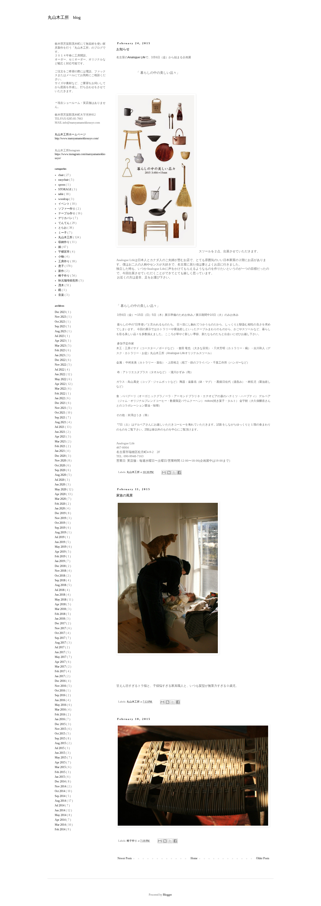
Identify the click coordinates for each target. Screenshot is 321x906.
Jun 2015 (60, 752)
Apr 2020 (60, 494)
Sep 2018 (60, 580)
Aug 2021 (61, 422)
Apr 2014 (60, 819)
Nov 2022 (61, 364)
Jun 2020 (60, 484)
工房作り (64, 261)
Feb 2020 (60, 503)
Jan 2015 (60, 776)
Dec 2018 (60, 566)
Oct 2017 (60, 633)
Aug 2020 (61, 474)
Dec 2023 (60, 312)
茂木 (61, 285)
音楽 (61, 295)
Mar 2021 (61, 441)
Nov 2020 (61, 460)
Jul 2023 (60, 336)
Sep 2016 (60, 695)
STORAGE (65, 189)
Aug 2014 (61, 800)
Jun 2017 (60, 652)
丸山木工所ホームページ (70, 134)
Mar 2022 (61, 388)
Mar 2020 (61, 498)
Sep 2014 (60, 796)
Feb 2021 (60, 446)
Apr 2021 (60, 436)
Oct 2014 (60, 791)
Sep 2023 (60, 326)
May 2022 (61, 379)
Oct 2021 (60, 412)
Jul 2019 (60, 537)
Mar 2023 (61, 345)
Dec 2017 (60, 623)
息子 (61, 266)
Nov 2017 (61, 628)
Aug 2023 (61, 331)
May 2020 (61, 489)
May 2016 (61, 705)
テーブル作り (67, 213)
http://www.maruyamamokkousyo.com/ (77, 138)
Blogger (167, 894)
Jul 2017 (60, 647)
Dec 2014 (60, 781)
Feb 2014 (60, 829)
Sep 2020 (60, 470)
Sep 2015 (60, 738)
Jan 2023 (60, 355)
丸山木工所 (133, 472)
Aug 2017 (61, 642)
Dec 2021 (60, 403)
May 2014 (61, 815)
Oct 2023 (60, 321)
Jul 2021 (60, 427)
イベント (64, 203)
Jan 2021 (60, 451)
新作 (61, 271)
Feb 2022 (60, 393)
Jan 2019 (60, 561)
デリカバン (65, 218)
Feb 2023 (60, 350)
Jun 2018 (60, 594)
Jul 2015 (60, 748)
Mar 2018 (61, 609)
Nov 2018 (61, 570)
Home (194, 858)
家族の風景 (124, 495)
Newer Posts (124, 858)
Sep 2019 (60, 527)
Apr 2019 (60, 551)
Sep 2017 (60, 638)
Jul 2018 (60, 590)
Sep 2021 (60, 417)
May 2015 (61, 757)
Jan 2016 (60, 719)
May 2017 (61, 657)
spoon (62, 184)
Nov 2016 (61, 685)
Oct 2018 (60, 575)
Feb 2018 (60, 614)
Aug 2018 (61, 585)
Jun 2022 (60, 374)
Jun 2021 (60, 431)
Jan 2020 (60, 508)
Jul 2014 (60, 805)
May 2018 (61, 599)
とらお (62, 227)
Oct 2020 (60, 465)
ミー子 (62, 232)
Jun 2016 (60, 700)
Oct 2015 (60, 733)
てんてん (64, 223)
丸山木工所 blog (64, 17)
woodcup (63, 199)
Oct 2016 (60, 690)
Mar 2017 (61, 666)
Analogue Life (136, 57)
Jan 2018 (60, 618)
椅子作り (132, 840)
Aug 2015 (61, 743)
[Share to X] (174, 472)
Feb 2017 (60, 671)
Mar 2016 (61, 709)
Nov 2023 (61, 316)
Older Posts (262, 858)
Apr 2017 (60, 662)
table (61, 194)
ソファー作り (67, 208)
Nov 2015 (61, 728)
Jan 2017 (60, 676)
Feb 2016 (60, 714)
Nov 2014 (61, 786)
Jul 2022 (60, 369)
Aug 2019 (61, 532)
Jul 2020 (60, 479)
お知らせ (122, 49)
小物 (61, 256)
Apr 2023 (60, 340)
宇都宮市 (64, 251)
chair (61, 175)
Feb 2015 (60, 772)
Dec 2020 (60, 455)
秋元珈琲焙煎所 (68, 280)
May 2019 (61, 546)
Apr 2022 (60, 384)
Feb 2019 (60, 556)
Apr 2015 (60, 762)
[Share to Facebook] (179, 472)
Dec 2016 (60, 681)
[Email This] (163, 472)
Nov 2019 (61, 518)
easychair (63, 179)
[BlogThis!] (169, 472)
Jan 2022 (60, 398)
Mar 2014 (61, 824)
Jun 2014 (60, 810)
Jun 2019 (60, 542)
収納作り (64, 242)
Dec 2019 (60, 513)
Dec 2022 (60, 360)
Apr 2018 (60, 604)
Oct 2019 (60, 522)
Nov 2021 (61, 408)
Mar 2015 (61, 767)
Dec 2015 (60, 724)
